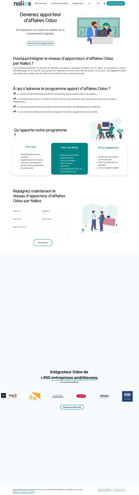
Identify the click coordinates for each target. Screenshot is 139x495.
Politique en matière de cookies (23, 492)
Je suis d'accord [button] (119, 490)
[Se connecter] (104, 3)
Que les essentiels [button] (105, 490)
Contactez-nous (116, 3)
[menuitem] (41, 3)
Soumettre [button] (43, 242)
